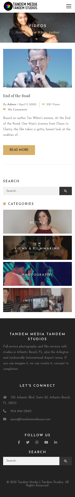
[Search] (65, 191)
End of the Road (16, 95)
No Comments (17, 109)
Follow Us (38, 435)
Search (37, 452)
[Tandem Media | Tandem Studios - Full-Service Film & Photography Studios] (20, 6)
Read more (19, 150)
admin (11, 104)
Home (20, 32)
